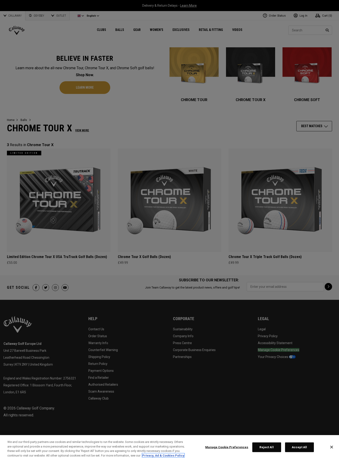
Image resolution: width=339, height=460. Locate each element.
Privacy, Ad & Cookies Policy (163, 455)
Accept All (299, 447)
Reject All (266, 447)
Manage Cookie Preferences (226, 447)
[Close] (332, 447)
